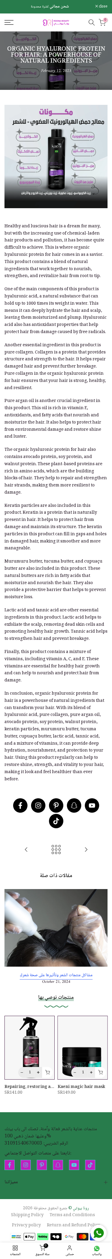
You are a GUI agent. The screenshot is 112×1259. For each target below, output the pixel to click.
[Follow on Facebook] (20, 805)
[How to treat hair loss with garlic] (86, 850)
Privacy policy (26, 1226)
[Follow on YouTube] (92, 805)
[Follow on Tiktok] (56, 821)
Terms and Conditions (72, 1216)
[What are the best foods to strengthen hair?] (26, 850)
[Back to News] (56, 850)
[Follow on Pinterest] (56, 805)
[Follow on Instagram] (38, 805)
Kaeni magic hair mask (81, 1087)
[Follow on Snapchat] (74, 805)
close (103, 7)
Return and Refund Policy (73, 1226)
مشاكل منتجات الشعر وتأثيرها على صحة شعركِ (56, 975)
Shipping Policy (27, 1216)
